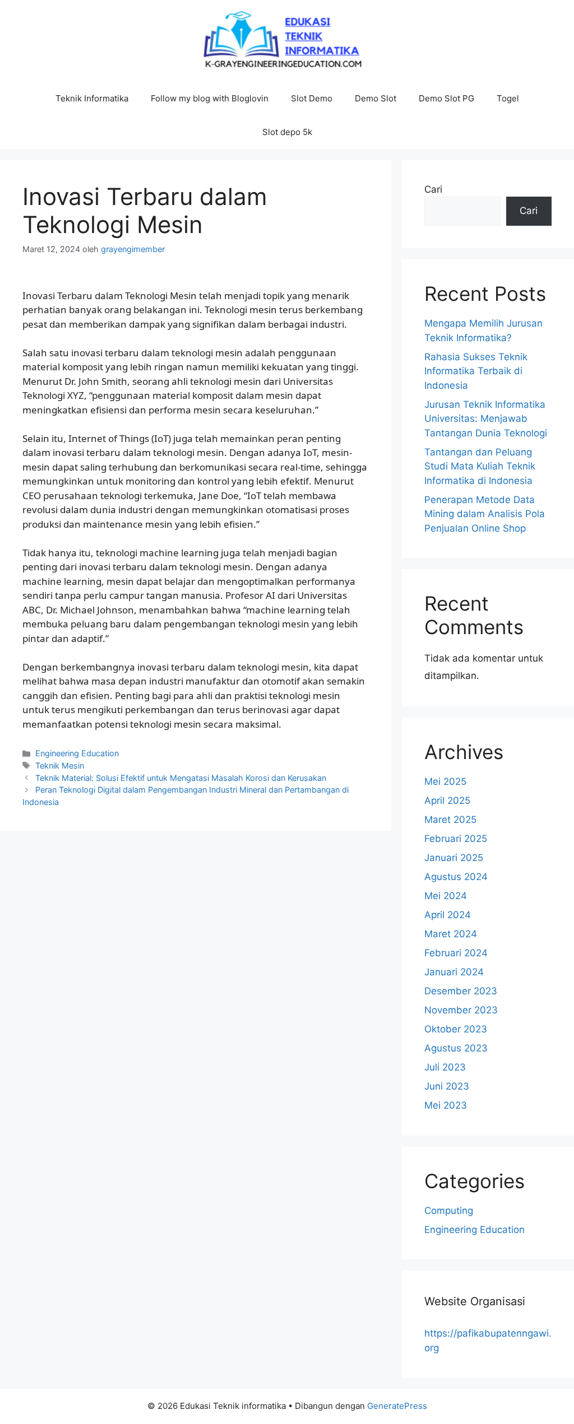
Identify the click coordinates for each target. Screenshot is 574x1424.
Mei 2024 (445, 895)
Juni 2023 (446, 1086)
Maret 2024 (450, 933)
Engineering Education (77, 753)
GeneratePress (397, 1405)
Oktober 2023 (455, 1029)
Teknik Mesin (59, 765)
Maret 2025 (450, 819)
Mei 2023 (445, 1105)
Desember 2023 (460, 991)
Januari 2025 (453, 857)
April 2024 (447, 914)
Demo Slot (375, 98)
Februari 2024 (456, 952)
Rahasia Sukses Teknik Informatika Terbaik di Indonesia (475, 371)
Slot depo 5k (287, 132)
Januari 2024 (454, 972)
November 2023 (461, 1010)
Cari (433, 189)
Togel (508, 98)
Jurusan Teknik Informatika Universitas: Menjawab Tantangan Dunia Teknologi (485, 419)
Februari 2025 (455, 838)
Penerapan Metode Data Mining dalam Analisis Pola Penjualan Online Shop (484, 514)
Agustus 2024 (456, 876)
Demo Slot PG (446, 98)
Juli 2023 (445, 1067)
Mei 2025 (445, 781)
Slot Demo (311, 98)
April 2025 (447, 800)
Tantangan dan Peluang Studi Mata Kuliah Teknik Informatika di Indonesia (479, 466)
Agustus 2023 (456, 1048)
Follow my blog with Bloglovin (210, 98)
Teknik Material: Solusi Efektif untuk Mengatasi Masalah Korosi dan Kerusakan (180, 778)
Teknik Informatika (91, 98)
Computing (448, 1210)
